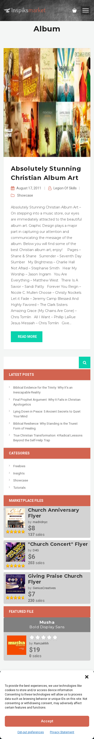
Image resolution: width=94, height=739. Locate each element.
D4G (36, 550)
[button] (86, 676)
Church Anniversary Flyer (53, 513)
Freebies (19, 466)
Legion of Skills (65, 188)
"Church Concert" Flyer (58, 544)
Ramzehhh (41, 643)
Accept (47, 721)
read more (27, 337)
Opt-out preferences (30, 732)
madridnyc (40, 522)
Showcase (25, 195)
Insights (19, 473)
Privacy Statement (62, 732)
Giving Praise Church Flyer (55, 579)
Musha (47, 624)
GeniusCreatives (44, 588)
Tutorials (19, 487)
